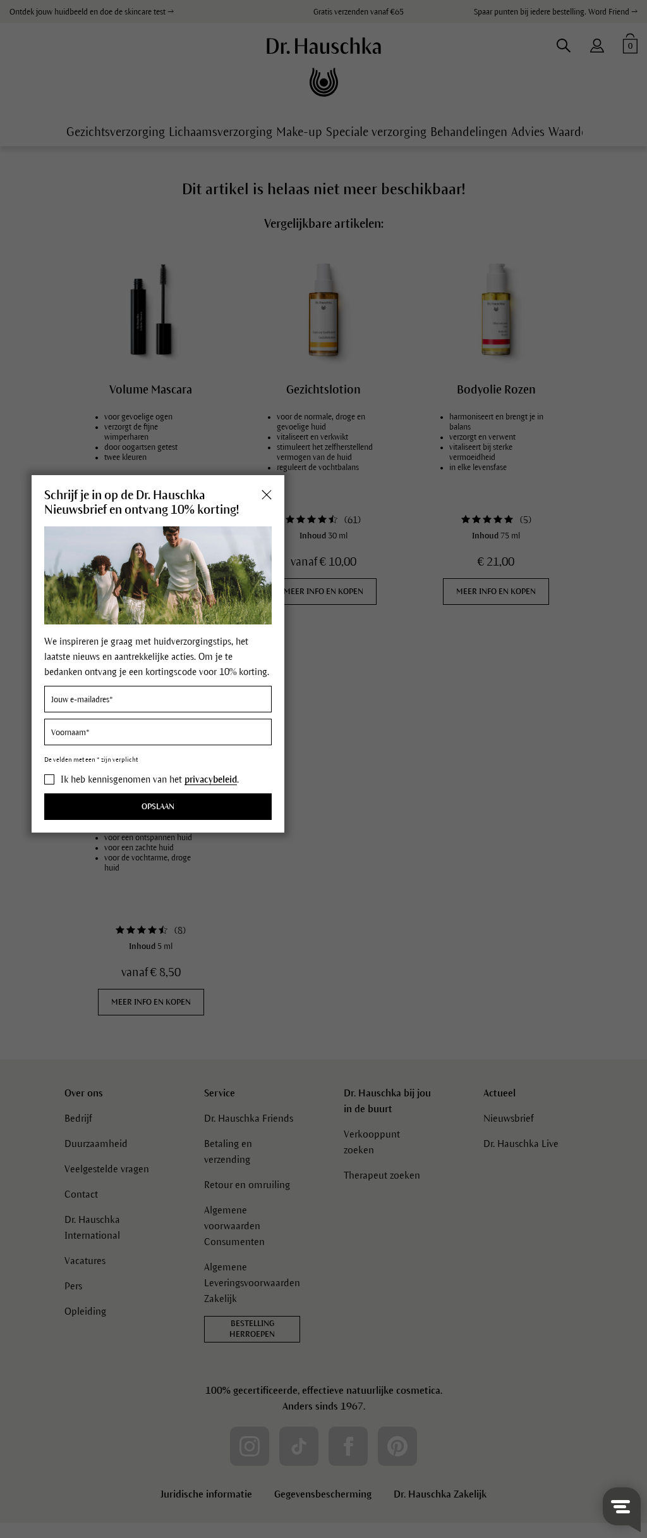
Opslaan (158, 806)
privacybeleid (210, 779)
